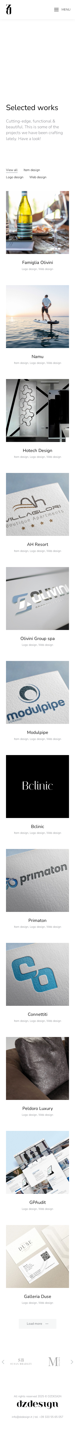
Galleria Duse (37, 1297)
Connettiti (37, 1014)
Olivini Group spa (37, 639)
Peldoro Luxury (37, 1109)
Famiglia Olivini (37, 263)
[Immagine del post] (37, 222)
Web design (37, 177)
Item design (32, 170)
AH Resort (37, 544)
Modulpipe (37, 732)
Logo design (14, 177)
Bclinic (37, 827)
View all (12, 170)
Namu (37, 357)
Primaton (37, 920)
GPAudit (37, 1202)
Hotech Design (37, 451)
